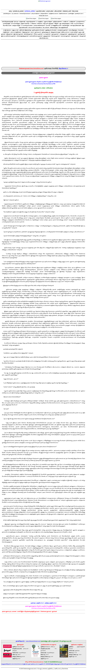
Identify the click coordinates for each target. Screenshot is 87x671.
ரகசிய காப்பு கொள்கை (61, 668)
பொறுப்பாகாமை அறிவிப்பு (45, 668)
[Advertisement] (43, 54)
